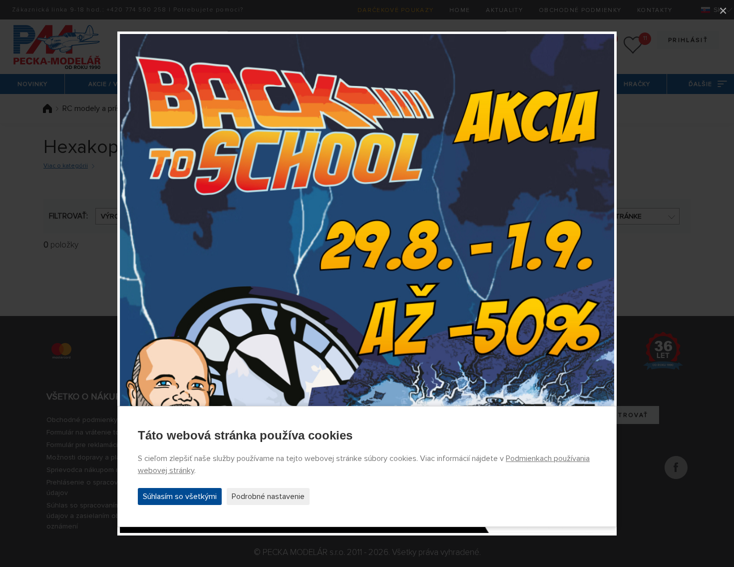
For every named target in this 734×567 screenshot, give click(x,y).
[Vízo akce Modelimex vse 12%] (367, 283)
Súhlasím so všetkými (180, 497)
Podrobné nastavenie (268, 497)
